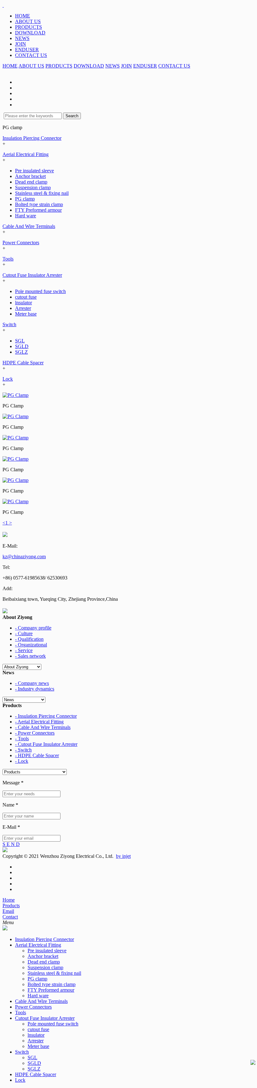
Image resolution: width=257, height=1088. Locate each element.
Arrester (23, 308)
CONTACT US (31, 55)
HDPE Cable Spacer (23, 362)
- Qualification (29, 639)
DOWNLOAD (30, 32)
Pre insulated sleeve (34, 170)
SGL (20, 340)
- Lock (21, 761)
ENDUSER (27, 49)
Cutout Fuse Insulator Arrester (32, 275)
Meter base (26, 313)
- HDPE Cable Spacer (37, 755)
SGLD (22, 346)
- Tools (22, 738)
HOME (22, 15)
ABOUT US (28, 21)
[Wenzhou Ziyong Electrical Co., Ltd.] (3, 5)
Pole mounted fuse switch (40, 291)
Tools (8, 258)
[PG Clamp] (16, 395)
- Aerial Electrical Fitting (39, 721)
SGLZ (21, 352)
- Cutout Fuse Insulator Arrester (46, 744)
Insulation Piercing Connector (32, 138)
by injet (123, 856)
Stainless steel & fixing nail (42, 193)
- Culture (24, 633)
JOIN (20, 44)
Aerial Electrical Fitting (26, 154)
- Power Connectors (35, 733)
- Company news (32, 683)
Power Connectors (21, 242)
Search (72, 116)
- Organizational (31, 644)
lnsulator (23, 302)
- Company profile (33, 627)
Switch (9, 324)
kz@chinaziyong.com (24, 556)
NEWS (22, 38)
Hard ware (25, 215)
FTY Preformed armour (38, 210)
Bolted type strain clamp (39, 204)
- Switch (23, 749)
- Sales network (30, 656)
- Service (24, 650)
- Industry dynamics (34, 688)
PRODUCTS (28, 27)
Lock (8, 379)
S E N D (11, 844)
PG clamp (25, 198)
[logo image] (5, 928)
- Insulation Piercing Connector (46, 716)
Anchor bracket (30, 176)
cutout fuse (26, 297)
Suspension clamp (33, 187)
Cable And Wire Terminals (29, 226)
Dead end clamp (31, 182)
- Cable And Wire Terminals (43, 727)
